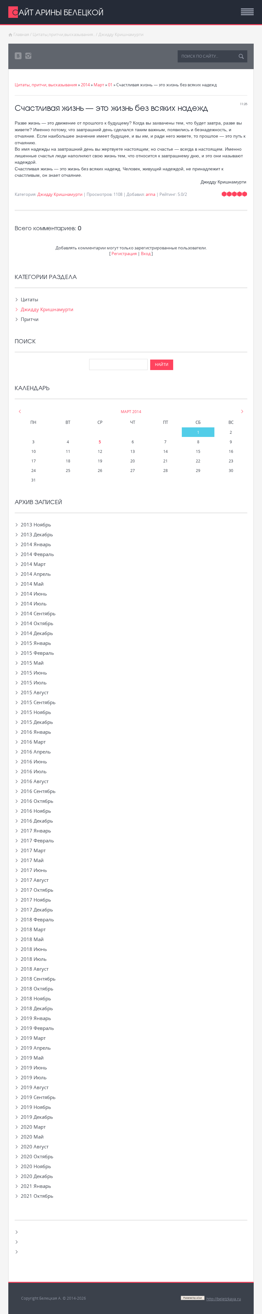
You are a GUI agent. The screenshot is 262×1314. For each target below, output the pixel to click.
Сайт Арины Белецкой (58, 12)
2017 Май (32, 860)
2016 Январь (36, 732)
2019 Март (33, 1038)
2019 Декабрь (37, 1117)
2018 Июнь (34, 949)
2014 (85, 85)
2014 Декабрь (37, 633)
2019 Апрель (36, 1048)
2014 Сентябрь (38, 613)
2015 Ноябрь (36, 712)
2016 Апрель (36, 751)
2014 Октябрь (37, 623)
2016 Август (35, 781)
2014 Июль (34, 603)
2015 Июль (34, 682)
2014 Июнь (34, 593)
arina (150, 194)
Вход (145, 253)
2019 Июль (34, 1077)
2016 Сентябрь (38, 791)
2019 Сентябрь (38, 1097)
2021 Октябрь (37, 1196)
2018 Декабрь (37, 1008)
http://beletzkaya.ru (223, 1298)
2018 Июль (34, 959)
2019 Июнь (34, 1067)
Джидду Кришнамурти (120, 34)
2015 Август (35, 692)
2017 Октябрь (37, 890)
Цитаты (29, 299)
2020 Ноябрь (36, 1166)
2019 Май (32, 1057)
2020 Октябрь (37, 1156)
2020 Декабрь (37, 1176)
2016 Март (33, 742)
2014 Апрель (36, 574)
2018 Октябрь (37, 988)
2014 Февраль (37, 554)
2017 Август (35, 880)
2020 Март (33, 1127)
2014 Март (33, 564)
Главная (21, 34)
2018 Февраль (37, 919)
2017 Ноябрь (36, 899)
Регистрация (124, 253)
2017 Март (33, 850)
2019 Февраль (37, 1028)
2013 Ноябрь (36, 524)
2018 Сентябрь (38, 978)
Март (99, 85)
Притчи (30, 319)
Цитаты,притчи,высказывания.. (64, 34)
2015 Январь (36, 643)
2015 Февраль (37, 653)
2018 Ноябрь (36, 998)
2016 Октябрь (37, 801)
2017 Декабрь (37, 909)
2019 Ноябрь (36, 1107)
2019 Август (35, 1087)
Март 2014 (131, 411)
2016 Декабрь (37, 821)
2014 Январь (36, 544)
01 (110, 85)
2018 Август (35, 969)
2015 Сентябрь (38, 702)
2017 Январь (36, 830)
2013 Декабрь (37, 534)
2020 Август (35, 1146)
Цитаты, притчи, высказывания (46, 85)
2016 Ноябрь (36, 811)
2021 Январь (36, 1186)
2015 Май (32, 663)
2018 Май (32, 939)
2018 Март (33, 929)
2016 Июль (34, 771)
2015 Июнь (34, 672)
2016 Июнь (34, 761)
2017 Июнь (34, 870)
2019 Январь (36, 1018)
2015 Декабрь (37, 722)
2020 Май (32, 1136)
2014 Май (32, 584)
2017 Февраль (37, 840)
